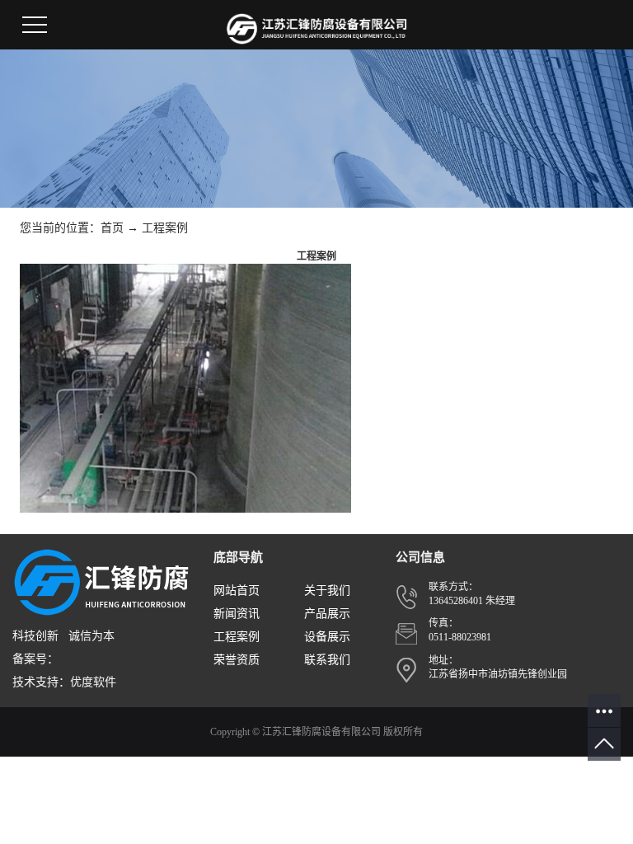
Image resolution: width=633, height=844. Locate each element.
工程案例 (165, 228)
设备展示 (327, 637)
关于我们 (327, 590)
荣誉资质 (236, 660)
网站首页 (236, 590)
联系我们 (327, 660)
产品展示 (327, 613)
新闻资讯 (236, 613)
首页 (112, 228)
